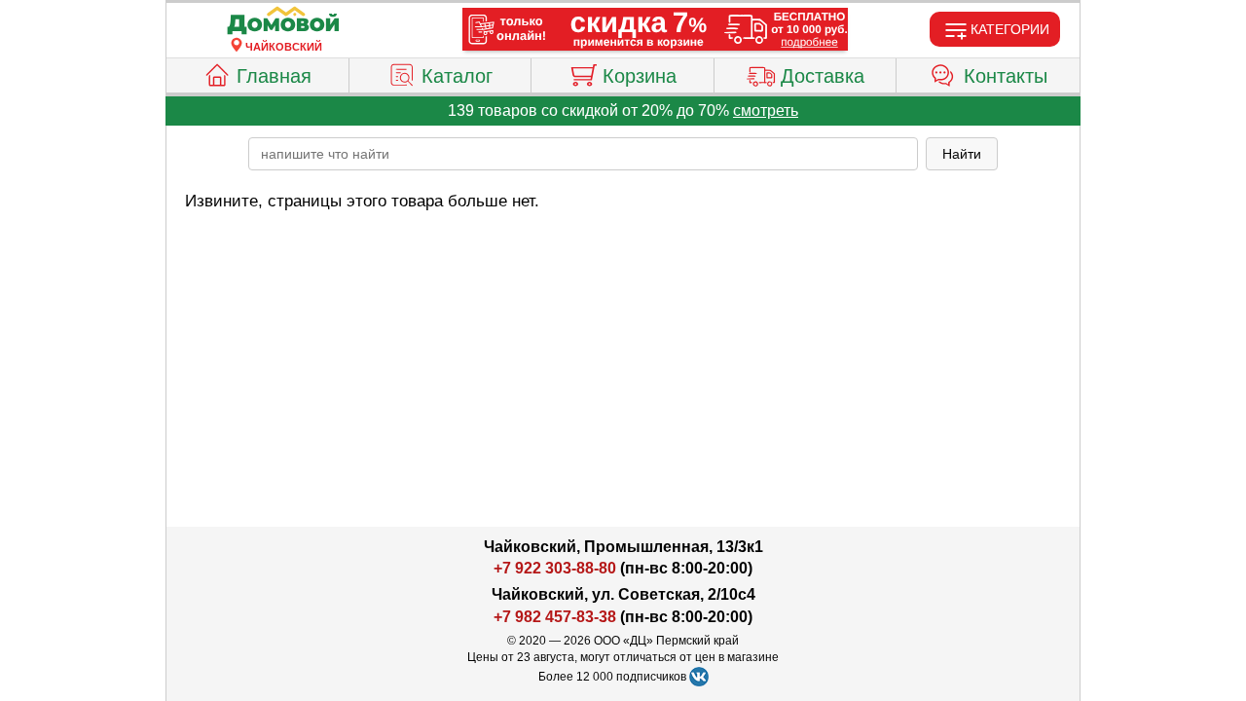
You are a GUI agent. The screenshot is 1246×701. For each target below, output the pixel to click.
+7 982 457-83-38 (555, 617)
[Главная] (283, 21)
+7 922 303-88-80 (555, 568)
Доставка (822, 76)
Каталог (457, 76)
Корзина (640, 76)
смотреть (765, 110)
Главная (274, 76)
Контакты (1005, 76)
